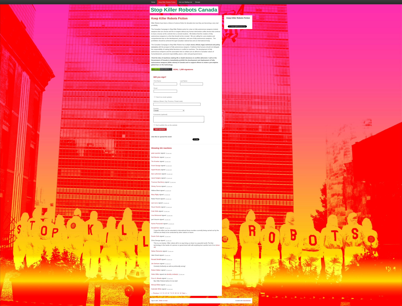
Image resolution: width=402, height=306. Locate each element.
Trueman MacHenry (157, 182)
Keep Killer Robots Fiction (167, 2)
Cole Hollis (154, 211)
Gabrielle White (156, 289)
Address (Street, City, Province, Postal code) (168, 101)
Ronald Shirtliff (156, 259)
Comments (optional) (160, 114)
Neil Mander (155, 157)
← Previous (155, 293)
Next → (184, 293)
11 (178, 293)
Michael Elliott (155, 285)
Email (155, 88)
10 (176, 293)
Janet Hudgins (156, 178)
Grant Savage (155, 165)
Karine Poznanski (157, 223)
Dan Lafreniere (156, 174)
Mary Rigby (155, 194)
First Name (157, 81)
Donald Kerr (155, 228)
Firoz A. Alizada (156, 278)
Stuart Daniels (156, 207)
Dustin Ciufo (155, 236)
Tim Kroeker (155, 161)
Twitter (160, 300)
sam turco (154, 203)
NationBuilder (247, 300)
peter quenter (155, 153)
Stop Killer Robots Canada (184, 10)
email (165, 300)
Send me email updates (164, 97)
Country (156, 108)
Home (153, 2)
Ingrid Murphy (155, 169)
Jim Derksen (155, 263)
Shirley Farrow (156, 186)
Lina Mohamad (156, 215)
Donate (197, 2)
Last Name (183, 81)
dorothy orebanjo (172, 274)
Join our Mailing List (185, 2)
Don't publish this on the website (166, 125)
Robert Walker (156, 270)
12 (180, 293)
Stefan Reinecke (156, 251)
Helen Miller (155, 274)
